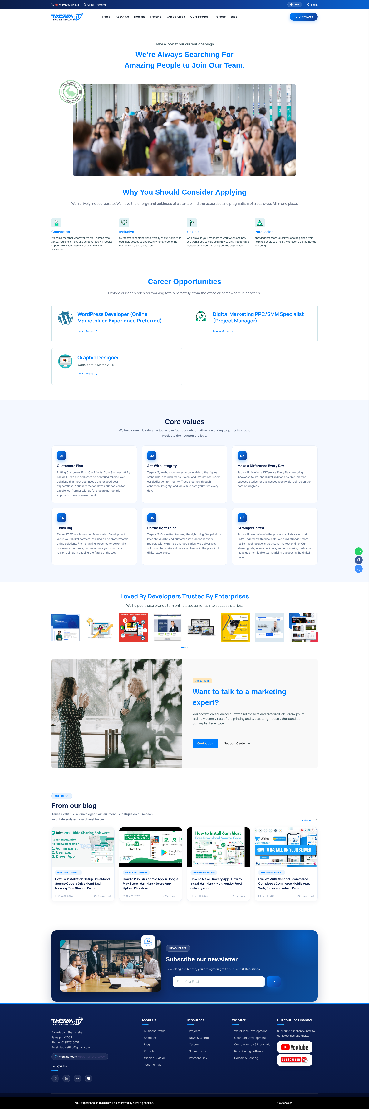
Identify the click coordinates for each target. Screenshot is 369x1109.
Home (106, 17)
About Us (122, 17)
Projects (220, 17)
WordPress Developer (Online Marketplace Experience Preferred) (119, 317)
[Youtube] (77, 1078)
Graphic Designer (98, 357)
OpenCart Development (250, 1038)
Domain (139, 17)
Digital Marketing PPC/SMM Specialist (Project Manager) (258, 317)
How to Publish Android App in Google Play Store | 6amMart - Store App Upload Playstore (150, 883)
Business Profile (154, 1031)
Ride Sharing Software (248, 1051)
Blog (234, 17)
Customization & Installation (253, 1044)
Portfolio (149, 1051)
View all (307, 820)
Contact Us (205, 743)
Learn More (86, 331)
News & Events (199, 1038)
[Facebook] (55, 1078)
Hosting (155, 17)
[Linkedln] (66, 1078)
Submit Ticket (198, 1051)
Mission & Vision (155, 1058)
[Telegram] (88, 1078)
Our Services (176, 17)
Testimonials (152, 1064)
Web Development (68, 872)
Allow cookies (284, 1103)
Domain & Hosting (246, 1058)
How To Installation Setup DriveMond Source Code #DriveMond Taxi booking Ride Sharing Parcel (82, 883)
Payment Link (198, 1058)
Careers (194, 1044)
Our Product (199, 17)
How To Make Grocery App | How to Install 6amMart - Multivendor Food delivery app (216, 883)
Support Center (235, 743)
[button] (182, 647)
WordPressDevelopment (250, 1031)
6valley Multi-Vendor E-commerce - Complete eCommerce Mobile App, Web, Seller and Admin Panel (284, 883)
